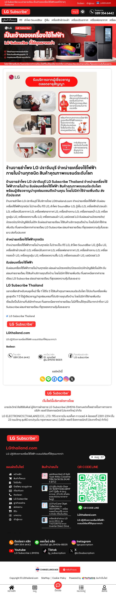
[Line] (48, 379)
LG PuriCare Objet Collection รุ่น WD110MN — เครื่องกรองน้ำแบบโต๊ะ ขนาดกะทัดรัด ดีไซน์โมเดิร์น (58, 508)
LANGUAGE (105, 3)
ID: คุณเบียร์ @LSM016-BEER (53, 358)
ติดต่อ (58, 590)
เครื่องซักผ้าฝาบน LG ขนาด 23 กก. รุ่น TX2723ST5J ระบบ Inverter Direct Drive (59, 522)
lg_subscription (57, 553)
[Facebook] (54, 379)
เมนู (35, 591)
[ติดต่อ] (58, 585)
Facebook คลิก (81, 354)
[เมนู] (34, 587)
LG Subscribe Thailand (22, 316)
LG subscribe (81, 357)
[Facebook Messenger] (60, 379)
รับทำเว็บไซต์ (101, 578)
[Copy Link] (42, 379)
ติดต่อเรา (80, 3)
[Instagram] (66, 379)
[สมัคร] (104, 587)
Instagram (84, 541)
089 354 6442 (104, 13)
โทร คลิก (17, 354)
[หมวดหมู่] (81, 587)
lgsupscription (85, 544)
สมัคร (104, 591)
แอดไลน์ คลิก (49, 354)
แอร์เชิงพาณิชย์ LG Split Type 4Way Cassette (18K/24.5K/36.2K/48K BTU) (59, 478)
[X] (72, 379)
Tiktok (52, 550)
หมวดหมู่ (81, 591)
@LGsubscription (84, 553)
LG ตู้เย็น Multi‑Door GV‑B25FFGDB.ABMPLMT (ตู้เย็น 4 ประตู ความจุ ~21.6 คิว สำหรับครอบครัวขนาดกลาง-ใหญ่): (59, 493)
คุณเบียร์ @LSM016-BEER (54, 544)
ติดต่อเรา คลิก (22, 541)
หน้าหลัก (12, 591)
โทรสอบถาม (99, 10)
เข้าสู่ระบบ (90, 3)
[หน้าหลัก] (11, 587)
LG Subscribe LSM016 (26, 553)
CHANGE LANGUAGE (49, 569)
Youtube (20, 550)
